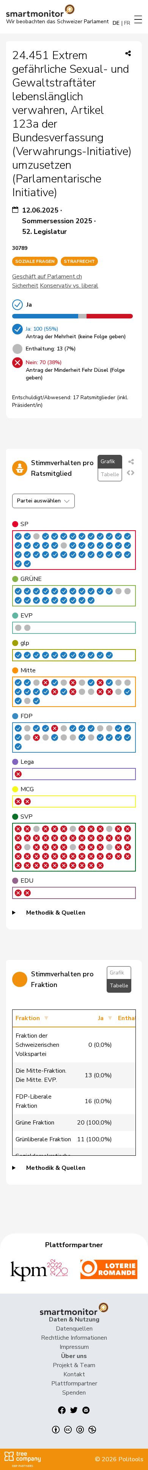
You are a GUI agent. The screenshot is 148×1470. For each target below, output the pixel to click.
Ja (101, 1018)
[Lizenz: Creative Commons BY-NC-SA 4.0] (74, 1429)
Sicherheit (25, 286)
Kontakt (74, 1374)
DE (116, 23)
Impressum (74, 1347)
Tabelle (110, 474)
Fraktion (28, 1018)
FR (127, 23)
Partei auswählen (39, 500)
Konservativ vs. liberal (69, 286)
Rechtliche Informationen (74, 1338)
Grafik (108, 461)
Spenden (74, 1392)
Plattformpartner (74, 1383)
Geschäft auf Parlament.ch (47, 276)
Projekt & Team (74, 1365)
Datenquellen (74, 1328)
